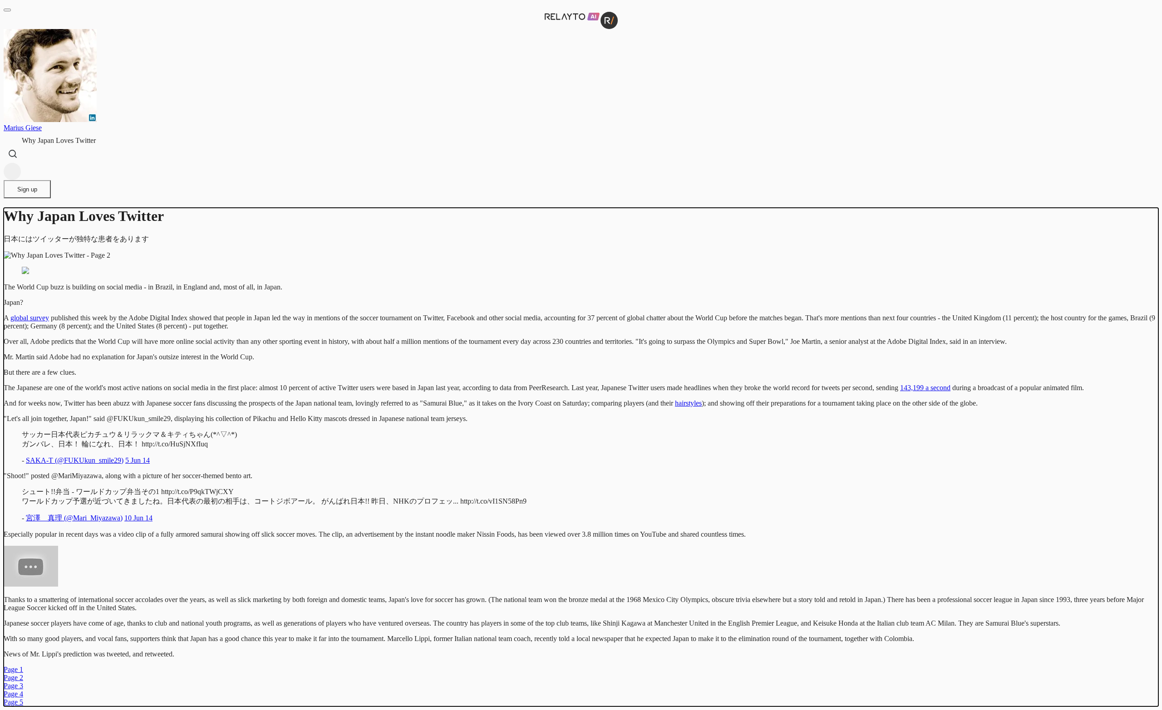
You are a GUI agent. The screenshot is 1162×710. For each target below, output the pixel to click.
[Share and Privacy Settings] (12, 171)
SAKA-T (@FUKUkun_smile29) (74, 460)
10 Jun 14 (138, 518)
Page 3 (13, 686)
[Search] (13, 154)
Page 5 (13, 702)
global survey (29, 318)
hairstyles (688, 403)
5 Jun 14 (137, 460)
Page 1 (13, 669)
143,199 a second (925, 388)
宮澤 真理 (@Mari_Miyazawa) (74, 518)
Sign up (27, 189)
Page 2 (13, 677)
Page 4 (13, 694)
